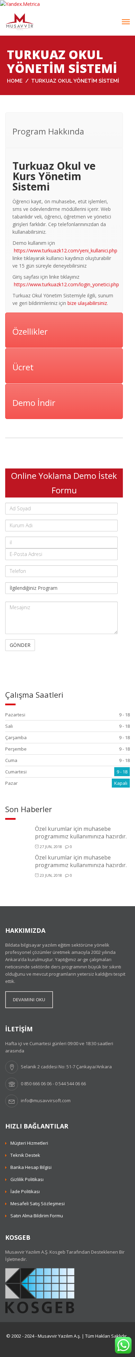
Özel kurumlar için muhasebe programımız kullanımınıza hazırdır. (81, 832)
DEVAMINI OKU (29, 999)
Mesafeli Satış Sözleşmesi (37, 1203)
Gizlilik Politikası (27, 1179)
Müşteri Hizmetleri (29, 1143)
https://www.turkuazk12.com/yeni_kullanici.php (65, 250)
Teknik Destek (25, 1155)
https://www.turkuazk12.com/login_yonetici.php (66, 284)
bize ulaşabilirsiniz (87, 303)
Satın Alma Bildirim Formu (36, 1215)
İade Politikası (25, 1191)
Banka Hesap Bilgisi (31, 1167)
